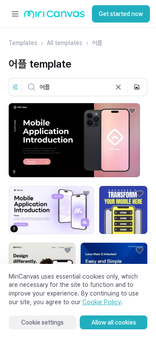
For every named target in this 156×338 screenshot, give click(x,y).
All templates (64, 42)
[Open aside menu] (15, 14)
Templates (23, 42)
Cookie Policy (101, 302)
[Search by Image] (137, 87)
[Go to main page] (54, 16)
